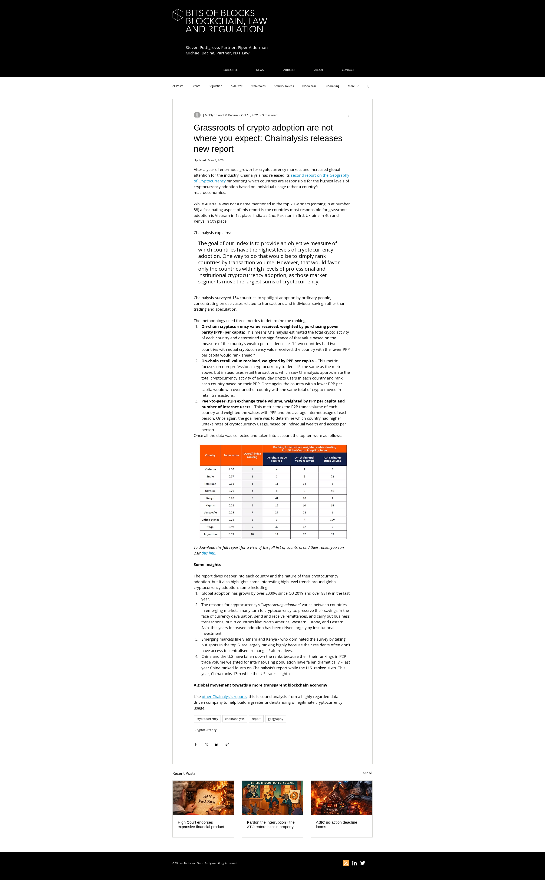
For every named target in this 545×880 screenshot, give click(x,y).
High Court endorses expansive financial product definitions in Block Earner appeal (201, 824)
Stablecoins (258, 86)
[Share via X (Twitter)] (206, 744)
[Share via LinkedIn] (217, 744)
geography (275, 719)
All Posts (177, 86)
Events (196, 86)
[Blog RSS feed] (346, 863)
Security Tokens (284, 86)
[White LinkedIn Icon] (354, 863)
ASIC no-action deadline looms (336, 824)
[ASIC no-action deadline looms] (341, 798)
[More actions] (348, 115)
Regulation (215, 86)
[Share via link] (227, 744)
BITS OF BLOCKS (220, 13)
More (351, 86)
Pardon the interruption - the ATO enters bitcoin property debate (271, 824)
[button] (367, 86)
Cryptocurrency (206, 730)
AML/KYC (236, 86)
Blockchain (309, 86)
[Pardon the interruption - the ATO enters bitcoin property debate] (272, 798)
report (256, 719)
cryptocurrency (207, 719)
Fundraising (331, 86)
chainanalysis (235, 719)
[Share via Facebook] (196, 744)
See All (368, 773)
